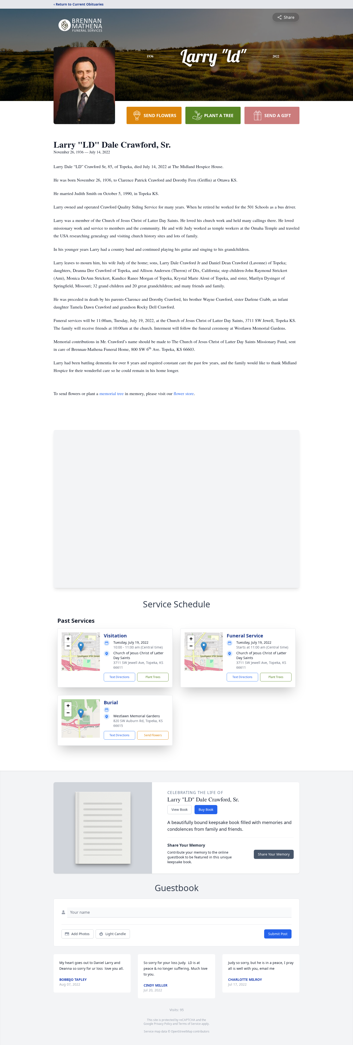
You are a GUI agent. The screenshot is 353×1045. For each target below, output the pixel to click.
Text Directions (119, 677)
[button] (81, 647)
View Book (179, 809)
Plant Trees (153, 677)
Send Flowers (153, 735)
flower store (184, 393)
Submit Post (277, 934)
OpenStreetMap (181, 1031)
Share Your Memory (274, 854)
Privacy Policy (163, 1024)
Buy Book (206, 809)
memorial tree (111, 393)
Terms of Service (189, 1024)
